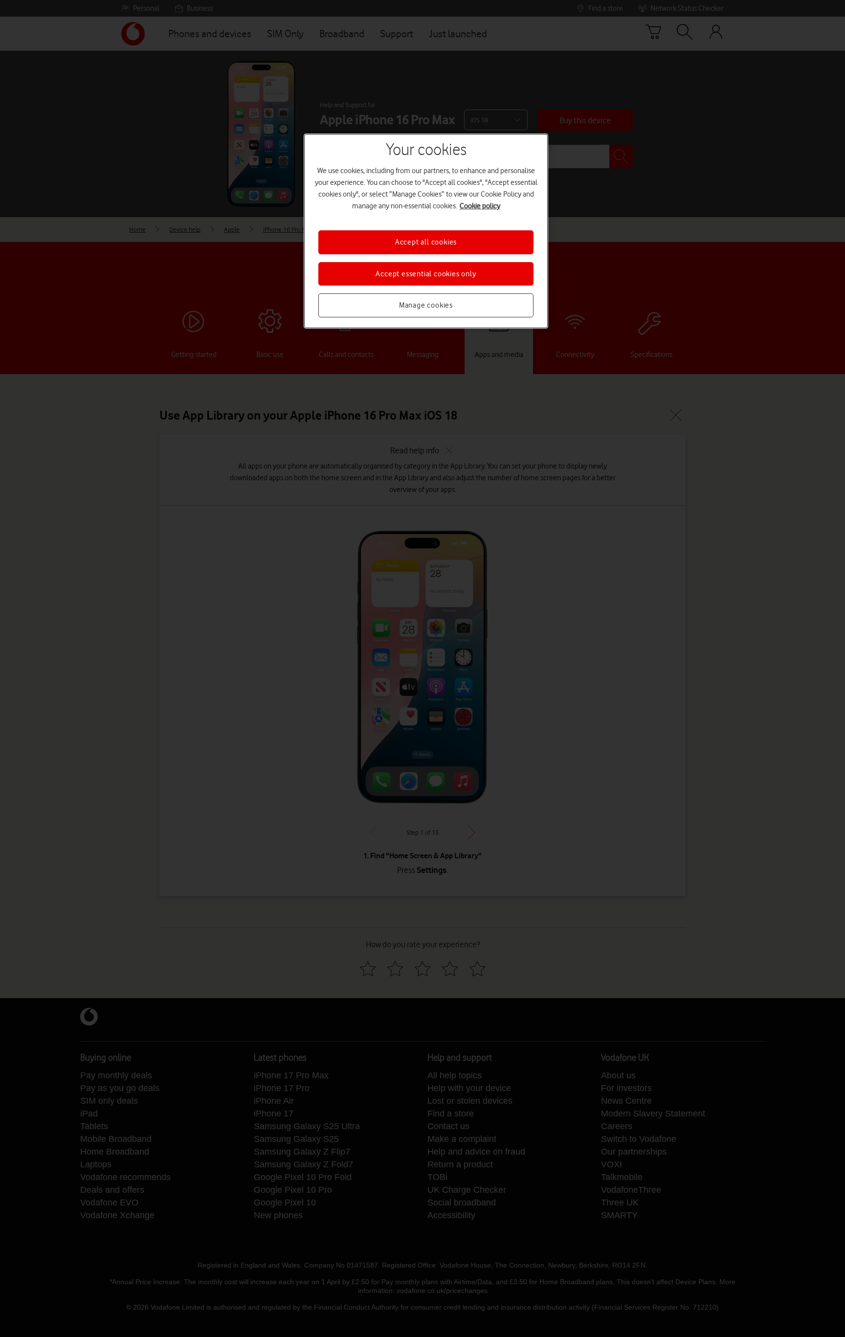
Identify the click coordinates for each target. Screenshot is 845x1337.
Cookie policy (480, 205)
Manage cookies (426, 305)
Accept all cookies (426, 242)
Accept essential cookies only (426, 273)
